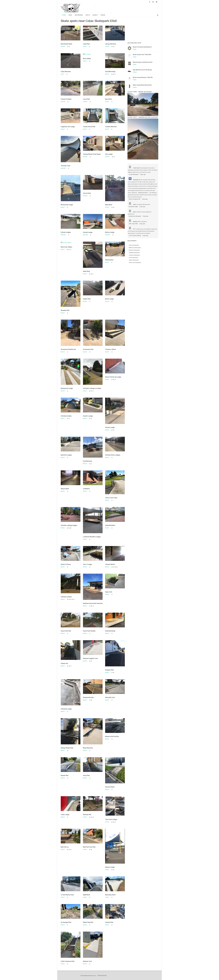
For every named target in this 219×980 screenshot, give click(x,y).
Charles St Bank (66, 99)
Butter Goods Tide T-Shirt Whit (142, 54)
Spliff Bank (86, 895)
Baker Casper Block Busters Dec (142, 85)
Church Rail (87, 193)
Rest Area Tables (66, 247)
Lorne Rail (86, 99)
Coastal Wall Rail (111, 126)
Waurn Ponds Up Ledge (113, 377)
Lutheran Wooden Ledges (92, 537)
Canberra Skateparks (134, 255)
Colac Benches (66, 71)
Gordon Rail (109, 922)
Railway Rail (87, 814)
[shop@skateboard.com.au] (156, 2)
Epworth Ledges (66, 455)
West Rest (86, 271)
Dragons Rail (109, 670)
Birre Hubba (87, 58)
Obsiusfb (135, 179)
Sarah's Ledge (88, 416)
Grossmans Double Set (68, 349)
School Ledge (87, 232)
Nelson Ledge (110, 867)
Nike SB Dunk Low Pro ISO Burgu (142, 69)
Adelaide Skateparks (134, 252)
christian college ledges (69, 525)
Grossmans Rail (88, 349)
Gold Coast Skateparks (135, 262)
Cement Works (110, 564)
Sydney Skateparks (134, 245)
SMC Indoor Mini (133, 223)
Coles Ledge (65, 814)
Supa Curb (108, 592)
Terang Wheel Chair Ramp (92, 154)
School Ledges (66, 232)
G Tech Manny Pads (67, 895)
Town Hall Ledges (111, 819)
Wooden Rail (65, 310)
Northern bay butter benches (93, 603)
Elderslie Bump (110, 631)
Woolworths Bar (88, 697)
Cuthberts (86, 488)
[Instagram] (153, 2)
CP (134, 229)
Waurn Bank (65, 488)
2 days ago (143, 174)
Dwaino (135, 221)
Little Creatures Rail (67, 961)
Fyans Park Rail (66, 631)
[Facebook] (149, 2)
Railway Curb (87, 961)
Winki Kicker (109, 260)
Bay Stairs (108, 99)
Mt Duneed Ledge (67, 205)
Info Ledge (109, 154)
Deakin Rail (87, 299)
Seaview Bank (110, 787)
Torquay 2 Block (110, 349)
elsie (134, 212)
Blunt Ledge (109, 299)
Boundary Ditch (110, 895)
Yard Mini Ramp (110, 71)
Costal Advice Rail (89, 126)
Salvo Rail (86, 775)
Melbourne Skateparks (135, 247)
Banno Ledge (109, 232)
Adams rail (64, 663)
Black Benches (88, 748)
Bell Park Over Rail (89, 847)
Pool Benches (87, 461)
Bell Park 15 (64, 847)
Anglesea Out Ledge (68, 126)
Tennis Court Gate (111, 498)
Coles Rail (86, 44)
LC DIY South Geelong (135, 235)
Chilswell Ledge (66, 709)
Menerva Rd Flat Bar (112, 736)
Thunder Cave (65, 166)
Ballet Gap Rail (88, 922)
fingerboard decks (143, 192)
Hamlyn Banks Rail (67, 748)
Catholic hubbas (66, 597)
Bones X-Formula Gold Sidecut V (142, 47)
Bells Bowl (108, 205)
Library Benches (110, 44)
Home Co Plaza (66, 564)
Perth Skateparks (133, 257)
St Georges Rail (66, 922)
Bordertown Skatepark (135, 216)
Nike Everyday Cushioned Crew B (142, 62)
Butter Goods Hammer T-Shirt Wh (143, 77)
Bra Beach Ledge (133, 206)
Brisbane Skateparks (134, 250)
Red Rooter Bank (66, 44)
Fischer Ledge (110, 427)
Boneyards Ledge (67, 388)
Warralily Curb (110, 697)
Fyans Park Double (89, 631)
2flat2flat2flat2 (110, 525)
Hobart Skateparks (134, 260)
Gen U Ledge (87, 564)
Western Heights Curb (90, 658)
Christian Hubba (66, 416)
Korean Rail (64, 775)
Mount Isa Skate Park (134, 199)
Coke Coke (136, 168)
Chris (134, 204)
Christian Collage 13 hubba (92, 388)
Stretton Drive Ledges (112, 455)
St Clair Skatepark (133, 174)
